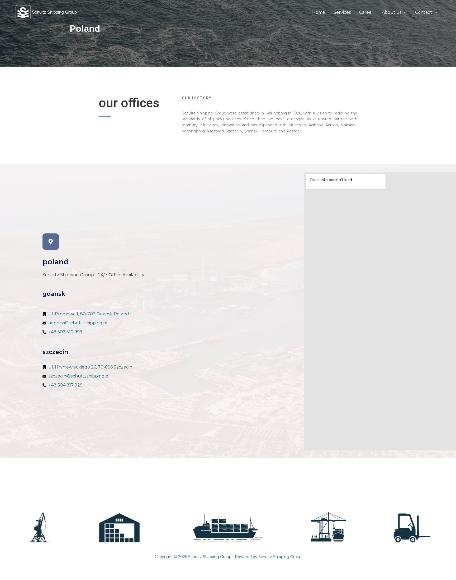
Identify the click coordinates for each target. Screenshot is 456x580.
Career (366, 12)
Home (318, 12)
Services (342, 12)
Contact (423, 12)
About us (391, 12)
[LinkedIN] (302, 508)
